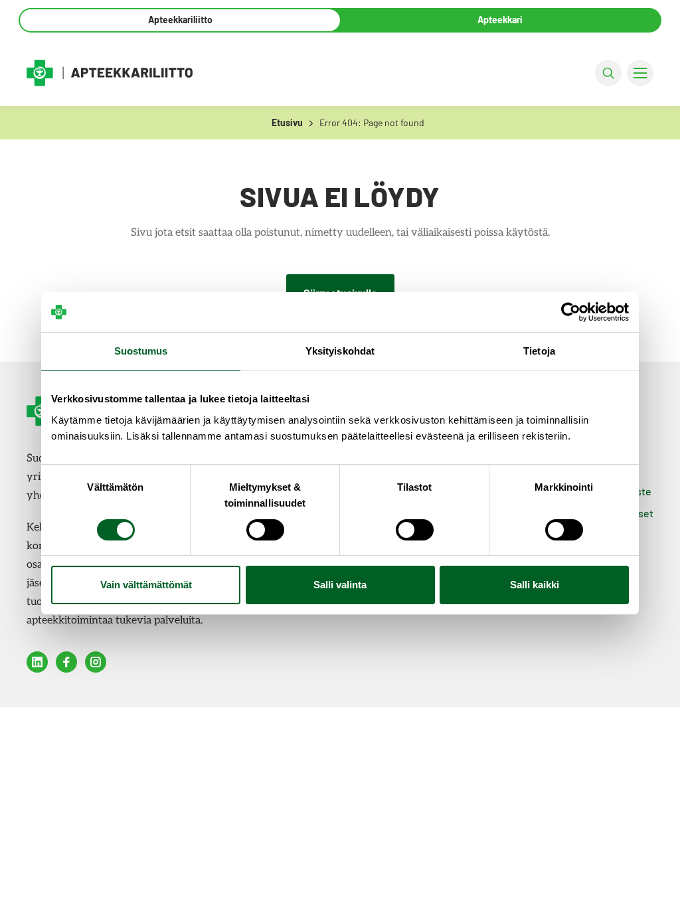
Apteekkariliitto (180, 19)
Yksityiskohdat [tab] (340, 351)
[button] (608, 73)
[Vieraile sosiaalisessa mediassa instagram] (95, 662)
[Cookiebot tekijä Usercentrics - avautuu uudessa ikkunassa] (571, 312)
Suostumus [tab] (141, 351)
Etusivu (287, 122)
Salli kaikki (534, 584)
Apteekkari (500, 19)
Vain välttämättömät (146, 584)
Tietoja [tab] (539, 351)
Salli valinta (340, 584)
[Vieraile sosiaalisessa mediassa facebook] (66, 662)
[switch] (265, 529)
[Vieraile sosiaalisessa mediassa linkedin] (37, 662)
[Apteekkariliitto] (110, 72)
